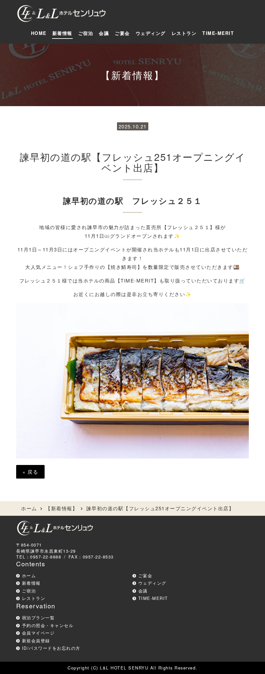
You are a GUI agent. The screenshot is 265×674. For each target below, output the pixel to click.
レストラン (184, 33)
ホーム (29, 508)
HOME (39, 33)
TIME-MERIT (218, 33)
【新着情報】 (62, 508)
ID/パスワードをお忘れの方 (51, 648)
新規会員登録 (36, 640)
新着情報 (62, 33)
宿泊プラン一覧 (38, 617)
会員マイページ (38, 633)
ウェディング (151, 33)
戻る (30, 471)
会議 (104, 33)
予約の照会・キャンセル (48, 625)
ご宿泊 (85, 33)
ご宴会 (122, 33)
